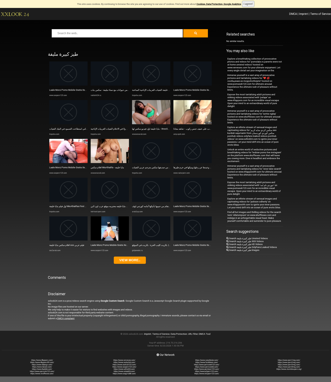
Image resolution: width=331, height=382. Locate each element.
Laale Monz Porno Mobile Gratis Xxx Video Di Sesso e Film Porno (82, 90)
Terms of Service (320, 14)
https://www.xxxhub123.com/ (124, 365)
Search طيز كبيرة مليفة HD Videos (246, 244)
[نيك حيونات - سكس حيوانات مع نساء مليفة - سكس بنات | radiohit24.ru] (110, 84)
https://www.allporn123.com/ (206, 371)
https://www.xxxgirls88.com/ (124, 374)
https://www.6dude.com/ (42, 367)
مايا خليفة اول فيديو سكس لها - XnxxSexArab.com (156, 128)
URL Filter (193, 333)
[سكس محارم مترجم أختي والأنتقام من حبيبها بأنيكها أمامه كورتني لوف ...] (151, 201)
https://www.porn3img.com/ (289, 365)
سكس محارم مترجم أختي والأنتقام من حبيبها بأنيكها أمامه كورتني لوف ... (165, 206)
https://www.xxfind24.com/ (124, 369)
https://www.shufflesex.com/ (42, 374)
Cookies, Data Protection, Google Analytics (219, 4)
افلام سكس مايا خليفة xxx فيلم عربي (66, 245)
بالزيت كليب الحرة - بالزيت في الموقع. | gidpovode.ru (157, 245)
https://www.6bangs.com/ (42, 365)
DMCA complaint (65, 318)
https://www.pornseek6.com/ (206, 367)
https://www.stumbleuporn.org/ (289, 369)
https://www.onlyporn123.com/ (206, 374)
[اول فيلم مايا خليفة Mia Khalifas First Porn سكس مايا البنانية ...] (68, 201)
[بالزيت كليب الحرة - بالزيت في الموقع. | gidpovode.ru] (151, 239)
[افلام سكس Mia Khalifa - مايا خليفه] (110, 162)
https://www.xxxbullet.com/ (124, 362)
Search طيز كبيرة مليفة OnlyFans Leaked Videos (253, 247)
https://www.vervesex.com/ (124, 360)
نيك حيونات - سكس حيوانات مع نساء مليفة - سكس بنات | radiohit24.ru (124, 90)
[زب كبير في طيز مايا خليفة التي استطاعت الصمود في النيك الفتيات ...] (68, 123)
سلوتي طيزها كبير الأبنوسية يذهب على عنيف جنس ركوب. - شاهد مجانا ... (206, 128)
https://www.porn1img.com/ (289, 360)
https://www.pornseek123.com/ (206, 365)
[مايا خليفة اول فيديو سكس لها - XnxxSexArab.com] (151, 123)
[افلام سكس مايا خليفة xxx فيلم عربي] (68, 239)
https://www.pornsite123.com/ (42, 371)
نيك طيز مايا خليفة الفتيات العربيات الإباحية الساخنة (155, 90)
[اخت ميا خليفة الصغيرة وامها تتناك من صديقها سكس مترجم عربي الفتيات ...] (151, 162)
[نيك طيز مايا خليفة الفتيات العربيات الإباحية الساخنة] (151, 84)
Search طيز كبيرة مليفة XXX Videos (246, 241)
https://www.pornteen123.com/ (206, 369)
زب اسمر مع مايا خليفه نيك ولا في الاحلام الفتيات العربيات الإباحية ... (122, 128)
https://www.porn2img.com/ (289, 362)
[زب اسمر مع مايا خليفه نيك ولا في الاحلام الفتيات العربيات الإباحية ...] (110, 123)
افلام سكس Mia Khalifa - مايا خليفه (107, 167)
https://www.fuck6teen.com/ (206, 362)
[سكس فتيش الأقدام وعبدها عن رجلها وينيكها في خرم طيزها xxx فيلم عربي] (192, 162)
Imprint (303, 14)
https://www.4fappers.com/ (42, 360)
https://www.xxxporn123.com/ (124, 367)
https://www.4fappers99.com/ (42, 362)
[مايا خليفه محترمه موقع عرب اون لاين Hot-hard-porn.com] (110, 201)
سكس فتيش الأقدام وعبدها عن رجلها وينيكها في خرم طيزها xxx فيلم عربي (208, 167)
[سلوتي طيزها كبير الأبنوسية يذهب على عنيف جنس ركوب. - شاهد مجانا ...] (192, 123)
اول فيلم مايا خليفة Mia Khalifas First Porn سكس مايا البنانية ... (79, 206)
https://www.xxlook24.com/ (124, 371)
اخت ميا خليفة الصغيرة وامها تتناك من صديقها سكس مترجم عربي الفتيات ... (167, 167)
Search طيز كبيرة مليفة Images (244, 250)
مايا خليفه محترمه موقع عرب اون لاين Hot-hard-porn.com (118, 206)
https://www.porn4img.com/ (289, 367)
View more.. (129, 260)
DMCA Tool (204, 333)
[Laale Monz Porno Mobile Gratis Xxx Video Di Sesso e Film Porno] (68, 84)
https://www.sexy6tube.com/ (206, 360)
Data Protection (179, 333)
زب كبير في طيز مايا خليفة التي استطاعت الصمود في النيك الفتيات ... (81, 128)
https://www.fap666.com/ (42, 369)
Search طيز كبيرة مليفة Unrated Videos (248, 238)
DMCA (293, 14)
